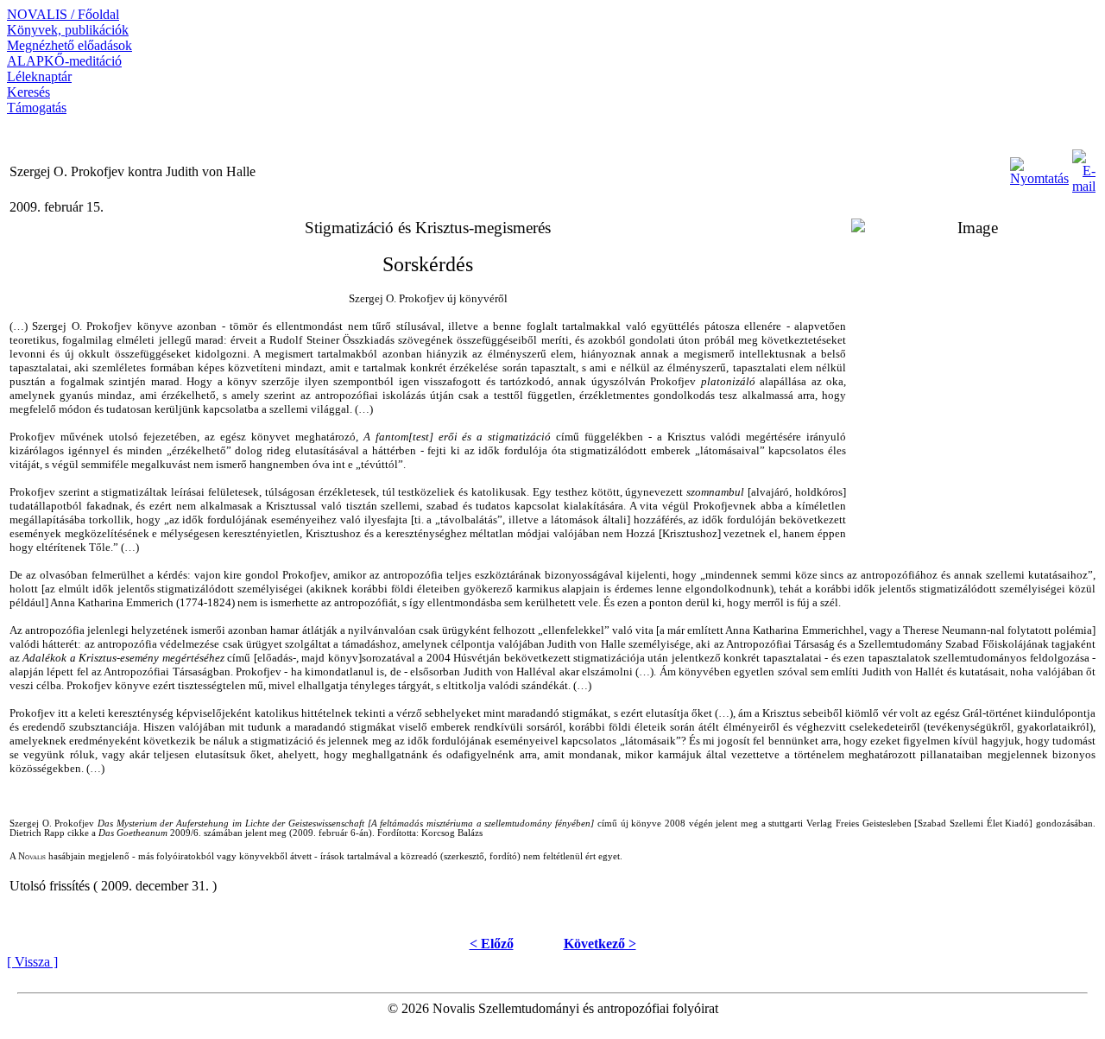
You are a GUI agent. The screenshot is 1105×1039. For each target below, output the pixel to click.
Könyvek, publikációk (68, 29)
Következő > (600, 943)
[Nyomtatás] (1039, 167)
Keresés (28, 92)
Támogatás (36, 107)
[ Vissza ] (32, 961)
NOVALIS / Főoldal (63, 14)
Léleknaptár (39, 76)
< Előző (492, 943)
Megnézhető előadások (69, 45)
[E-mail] (1084, 167)
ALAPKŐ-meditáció (64, 61)
